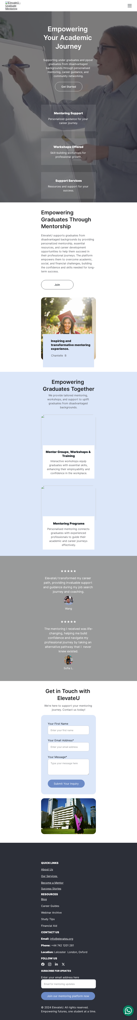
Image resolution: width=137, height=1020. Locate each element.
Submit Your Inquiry (66, 783)
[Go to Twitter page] (63, 964)
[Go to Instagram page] (51, 964)
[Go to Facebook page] (44, 964)
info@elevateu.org (61, 938)
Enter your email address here (60, 977)
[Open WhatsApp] (128, 1010)
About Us (47, 869)
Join (57, 284)
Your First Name (58, 723)
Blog (44, 899)
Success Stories (51, 888)
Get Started (68, 86)
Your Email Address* (61, 740)
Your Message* (57, 757)
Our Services (49, 876)
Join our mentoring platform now (68, 996)
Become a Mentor (52, 882)
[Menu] (130, 5)
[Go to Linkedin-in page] (58, 964)
